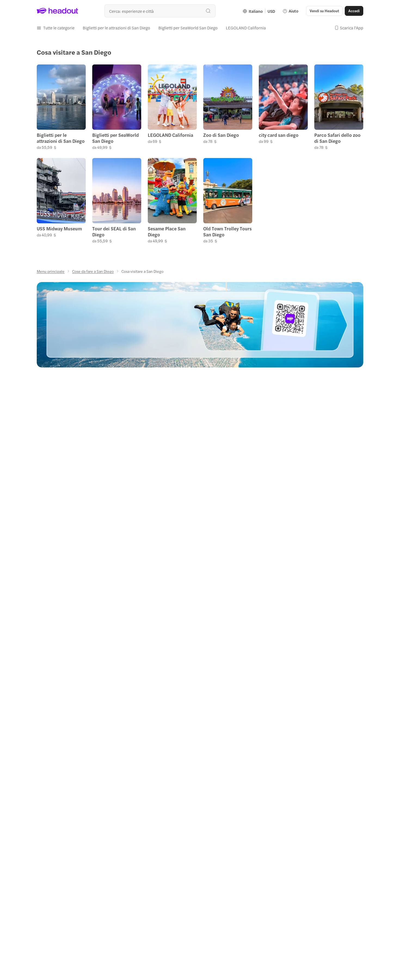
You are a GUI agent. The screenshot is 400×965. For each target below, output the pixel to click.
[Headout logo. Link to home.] (57, 11)
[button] (56, 27)
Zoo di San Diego (221, 135)
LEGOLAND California (170, 135)
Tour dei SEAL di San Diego (114, 231)
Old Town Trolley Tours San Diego (227, 231)
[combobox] (160, 11)
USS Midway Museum (59, 228)
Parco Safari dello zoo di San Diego (337, 138)
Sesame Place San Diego (167, 231)
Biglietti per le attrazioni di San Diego (61, 138)
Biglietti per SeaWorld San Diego (115, 138)
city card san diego (279, 135)
